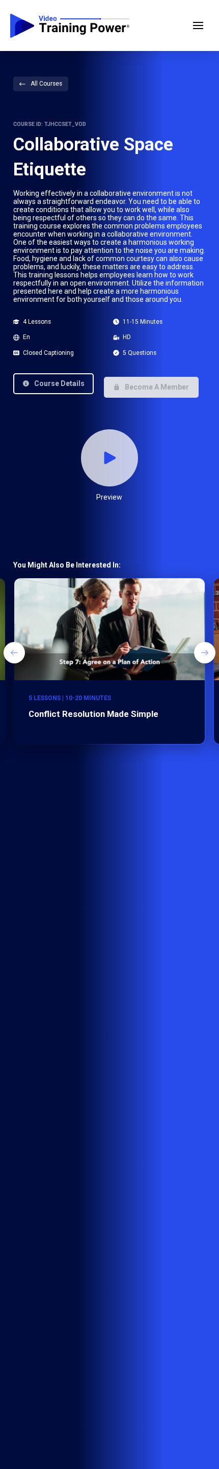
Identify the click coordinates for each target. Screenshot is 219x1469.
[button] (198, 25)
